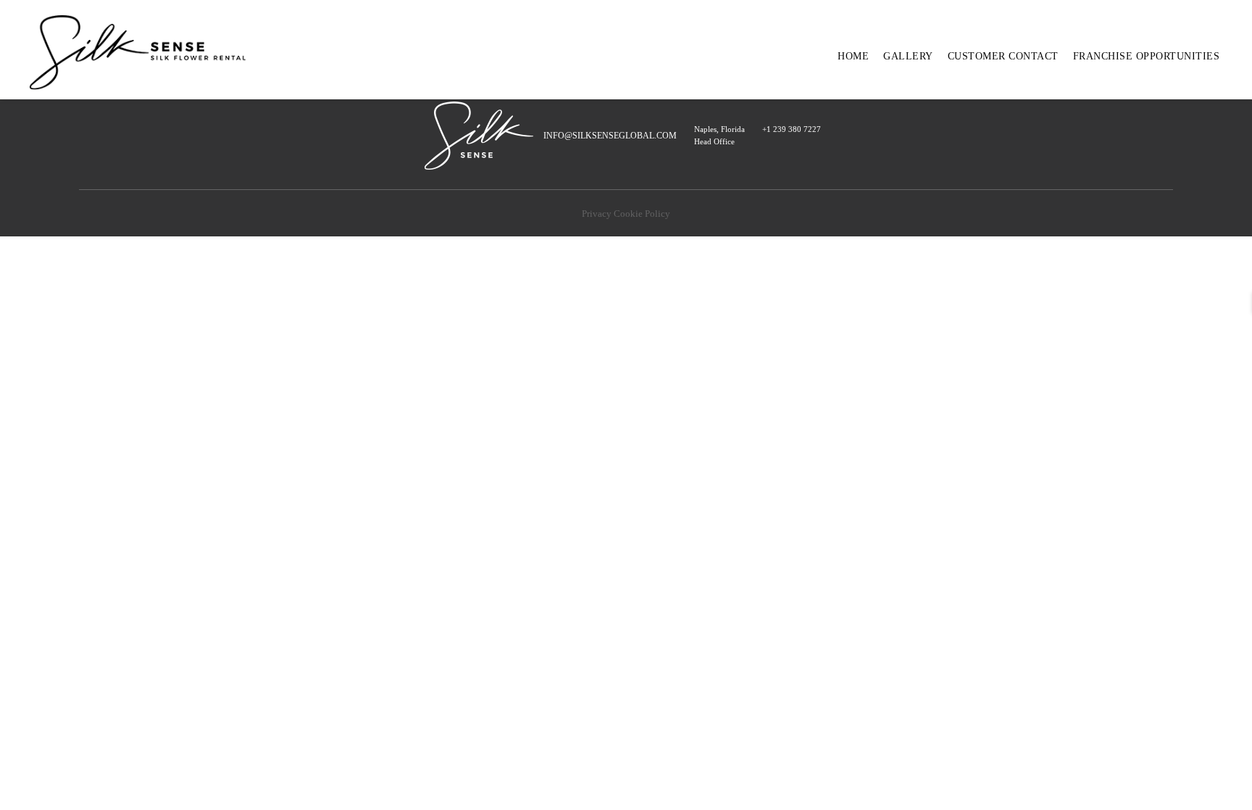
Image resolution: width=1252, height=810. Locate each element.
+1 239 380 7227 (791, 129)
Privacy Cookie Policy (626, 214)
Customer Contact (1003, 56)
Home (853, 56)
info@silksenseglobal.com (610, 136)
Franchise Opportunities (1146, 56)
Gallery (908, 56)
